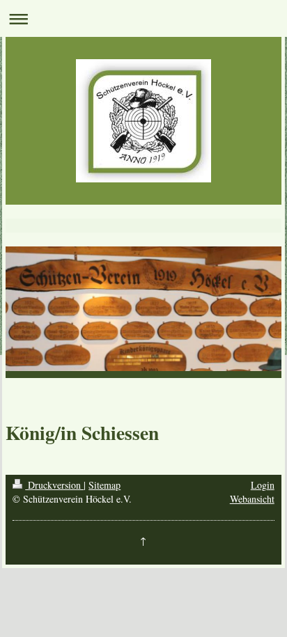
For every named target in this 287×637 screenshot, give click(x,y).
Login (262, 484)
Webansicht (252, 498)
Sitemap (104, 484)
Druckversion (54, 484)
